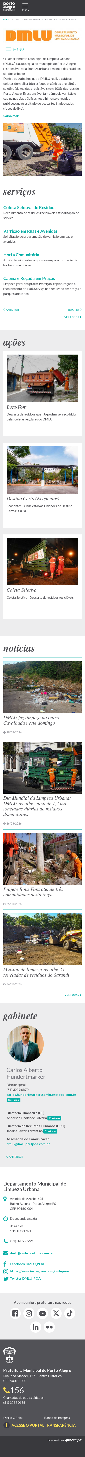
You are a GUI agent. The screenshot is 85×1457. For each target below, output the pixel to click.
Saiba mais (11, 116)
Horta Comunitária (21, 254)
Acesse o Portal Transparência (44, 1425)
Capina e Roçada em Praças (29, 278)
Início (7, 19)
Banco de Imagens (57, 1417)
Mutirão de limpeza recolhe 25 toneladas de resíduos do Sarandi (36, 972)
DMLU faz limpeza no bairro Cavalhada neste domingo (31, 720)
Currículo (14, 1099)
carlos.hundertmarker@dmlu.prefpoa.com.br (41, 1094)
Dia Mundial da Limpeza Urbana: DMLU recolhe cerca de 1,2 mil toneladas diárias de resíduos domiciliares (37, 805)
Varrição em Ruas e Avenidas (30, 231)
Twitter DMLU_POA (25, 1278)
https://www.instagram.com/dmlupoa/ (39, 1271)
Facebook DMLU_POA (27, 1264)
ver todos (71, 317)
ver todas (72, 994)
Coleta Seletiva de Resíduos (29, 207)
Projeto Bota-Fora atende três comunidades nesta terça (33, 891)
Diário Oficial (12, 1417)
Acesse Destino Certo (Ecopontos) (42, 485)
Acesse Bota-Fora (42, 393)
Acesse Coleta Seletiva (42, 576)
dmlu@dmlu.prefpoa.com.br (28, 1144)
